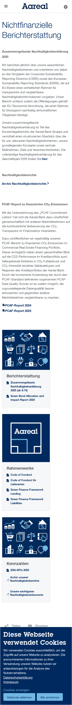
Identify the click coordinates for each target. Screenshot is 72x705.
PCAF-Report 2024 (18, 305)
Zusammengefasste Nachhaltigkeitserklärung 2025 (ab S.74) (26, 387)
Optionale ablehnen (19, 697)
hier (45, 159)
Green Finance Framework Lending (27, 492)
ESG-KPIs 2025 (20, 570)
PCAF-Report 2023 (18, 311)
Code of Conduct (21, 475)
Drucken (41, 626)
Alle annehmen (49, 697)
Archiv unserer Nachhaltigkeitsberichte (24, 579)
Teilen (16, 626)
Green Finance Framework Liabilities (27, 501)
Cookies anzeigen (16, 690)
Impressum (11, 682)
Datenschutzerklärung (18, 677)
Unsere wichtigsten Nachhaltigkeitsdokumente (26, 594)
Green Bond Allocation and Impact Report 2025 (27, 398)
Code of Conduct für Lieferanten (23, 482)
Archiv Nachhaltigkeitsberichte (24, 184)
